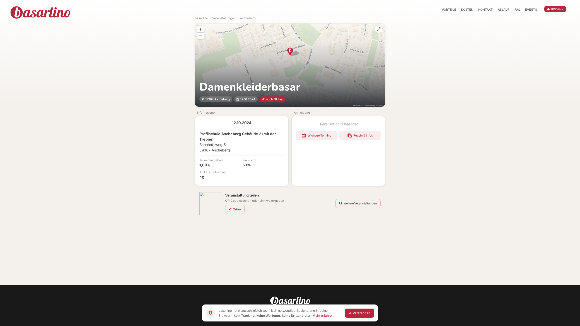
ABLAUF (504, 9)
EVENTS (531, 9)
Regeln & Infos (363, 135)
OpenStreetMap (369, 105)
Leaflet (357, 105)
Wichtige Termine (319, 135)
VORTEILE (449, 9)
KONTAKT (485, 9)
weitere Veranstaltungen (360, 203)
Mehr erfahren (323, 315)
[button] (290, 52)
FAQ (517, 9)
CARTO (381, 105)
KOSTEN (467, 9)
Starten (556, 9)
